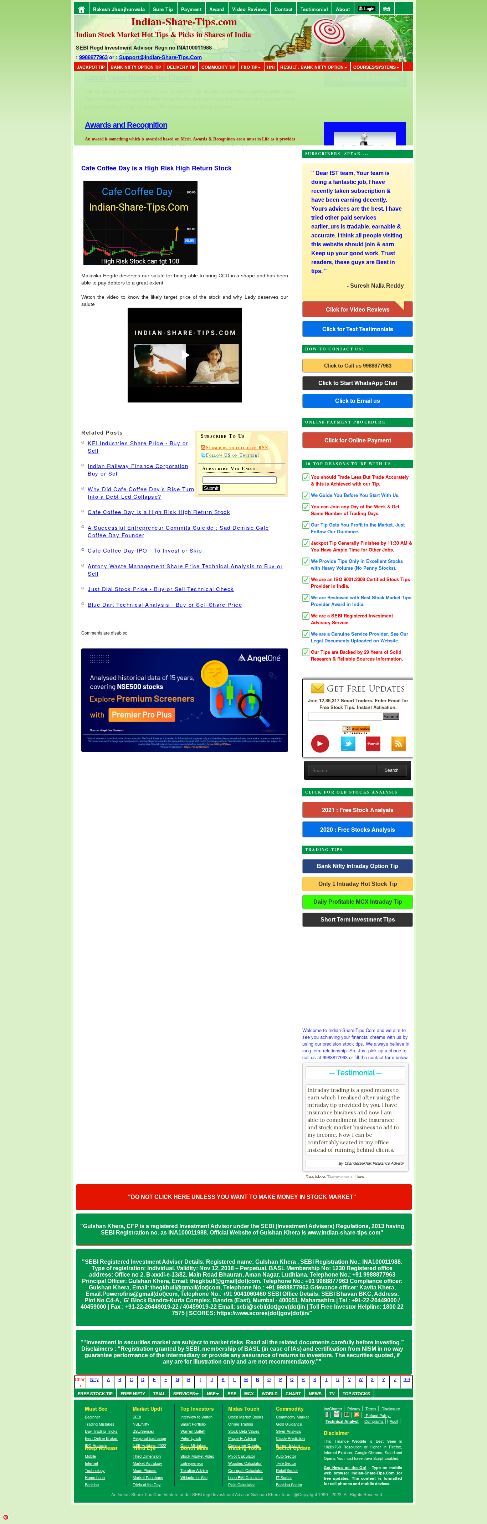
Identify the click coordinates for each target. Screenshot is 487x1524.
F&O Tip (249, 67)
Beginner (92, 1417)
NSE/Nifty (141, 1424)
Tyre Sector (286, 1463)
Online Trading (240, 1424)
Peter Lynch (190, 1438)
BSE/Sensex (143, 1431)
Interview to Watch (196, 1417)
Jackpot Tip (91, 67)
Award (216, 9)
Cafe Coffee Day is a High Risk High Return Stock (156, 167)
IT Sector (284, 1477)
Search (392, 770)
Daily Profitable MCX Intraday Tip (357, 902)
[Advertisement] (357, 975)
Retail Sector (287, 1470)
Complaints (374, 1421)
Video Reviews (249, 9)
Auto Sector (286, 1456)
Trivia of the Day (147, 1484)
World (270, 1393)
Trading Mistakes (99, 1424)
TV (332, 1393)
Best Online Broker (101, 1438)
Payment (191, 9)
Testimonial (314, 9)
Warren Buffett (192, 1431)
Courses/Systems (374, 67)
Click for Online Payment (357, 440)
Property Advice (242, 1438)
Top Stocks (356, 1393)
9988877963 (93, 57)
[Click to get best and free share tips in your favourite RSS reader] (357, 1415)
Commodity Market (292, 1417)
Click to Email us (357, 401)
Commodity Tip (218, 67)
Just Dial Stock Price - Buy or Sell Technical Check (161, 588)
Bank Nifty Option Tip (136, 67)
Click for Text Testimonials (357, 329)
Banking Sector (289, 1484)
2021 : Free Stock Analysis (358, 810)
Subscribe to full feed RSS (237, 447)
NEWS (315, 1393)
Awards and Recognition (126, 77)
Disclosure (390, 1408)
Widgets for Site (193, 1477)
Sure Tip (163, 9)
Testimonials (340, 1177)
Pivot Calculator (241, 1456)
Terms (370, 1408)
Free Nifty (133, 1393)
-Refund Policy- (377, 1415)
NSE (211, 1393)
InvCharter (333, 1408)
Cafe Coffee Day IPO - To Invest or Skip (145, 550)
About (343, 9)
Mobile (90, 1456)
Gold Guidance (289, 1424)
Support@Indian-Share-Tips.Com (160, 57)
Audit (394, 1421)
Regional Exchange (149, 1438)
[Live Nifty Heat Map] (347, 1415)
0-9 (407, 1379)
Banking (92, 1484)
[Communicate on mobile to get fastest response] (327, 1415)
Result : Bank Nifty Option (312, 67)
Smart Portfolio (193, 1424)
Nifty (94, 1379)
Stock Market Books (245, 1417)
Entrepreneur (191, 1463)
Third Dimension (147, 1456)
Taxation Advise (194, 1470)
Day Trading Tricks (101, 1431)
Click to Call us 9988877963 (357, 366)
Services (184, 1393)
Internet (91, 1463)
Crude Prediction (290, 1438)
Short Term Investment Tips (358, 920)
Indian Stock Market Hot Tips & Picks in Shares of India (163, 34)
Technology (95, 1470)
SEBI (137, 1417)
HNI (271, 67)
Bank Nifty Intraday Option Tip (357, 866)
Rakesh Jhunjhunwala (119, 9)
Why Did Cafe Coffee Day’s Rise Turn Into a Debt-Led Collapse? (141, 492)
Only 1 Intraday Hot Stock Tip (357, 884)
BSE (231, 1393)
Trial (159, 1393)
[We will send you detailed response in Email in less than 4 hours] (337, 1415)
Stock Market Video (197, 1456)
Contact (284, 9)
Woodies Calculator (245, 1463)
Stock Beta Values (244, 1431)
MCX (249, 1393)
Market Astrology (147, 1463)
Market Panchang (148, 1477)
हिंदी (386, 9)
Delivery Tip (181, 67)
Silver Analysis (288, 1431)
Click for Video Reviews (358, 309)
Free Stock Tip (95, 1393)
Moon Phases (145, 1470)
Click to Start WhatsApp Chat (357, 383)
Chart (293, 1393)
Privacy (353, 1408)
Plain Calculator (241, 1484)
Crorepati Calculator (245, 1470)
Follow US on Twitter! (233, 455)
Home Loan (95, 1477)
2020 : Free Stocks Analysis (357, 829)
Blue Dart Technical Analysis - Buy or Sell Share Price (165, 604)
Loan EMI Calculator (245, 1477)
